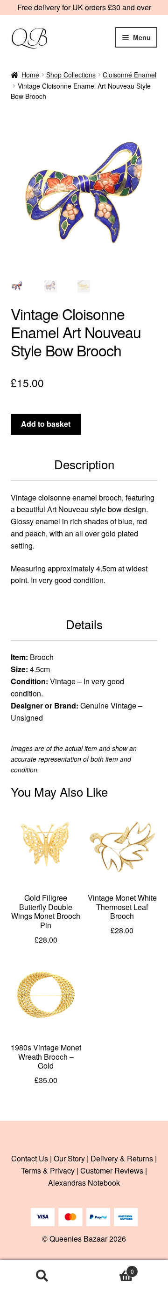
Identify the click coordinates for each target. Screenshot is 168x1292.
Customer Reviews (111, 1170)
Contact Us (29, 1158)
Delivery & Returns (122, 1158)
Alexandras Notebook (84, 1182)
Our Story (69, 1158)
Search (42, 1276)
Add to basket (45, 423)
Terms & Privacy (48, 1170)
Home (30, 74)
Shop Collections (71, 74)
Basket (109, 1268)
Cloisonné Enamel (129, 74)
